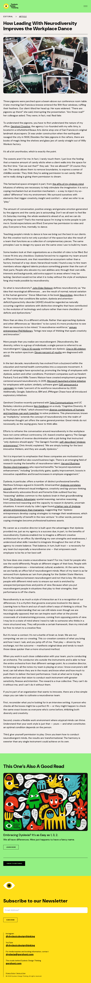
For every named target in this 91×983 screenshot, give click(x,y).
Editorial (8, 17)
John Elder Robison (42, 287)
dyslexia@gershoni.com (20, 954)
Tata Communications (61, 402)
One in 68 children (76, 348)
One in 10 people (31, 348)
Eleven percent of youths (48, 352)
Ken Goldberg (41, 406)
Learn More (11, 847)
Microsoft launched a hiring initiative (66, 381)
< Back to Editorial (14, 863)
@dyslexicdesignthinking (20, 936)
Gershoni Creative (20, 126)
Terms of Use (20, 973)
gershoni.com (13, 963)
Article (23, 17)
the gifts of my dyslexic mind (68, 183)
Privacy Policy (10, 973)
